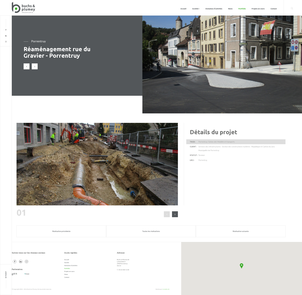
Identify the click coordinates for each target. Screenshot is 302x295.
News (230, 9)
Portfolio (242, 9)
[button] (241, 266)
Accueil (183, 9)
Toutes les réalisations (151, 231)
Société (66, 262)
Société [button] (195, 9)
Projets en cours (258, 9)
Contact (274, 9)
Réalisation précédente (61, 231)
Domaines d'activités (214, 9)
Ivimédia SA (165, 289)
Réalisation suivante (241, 231)
